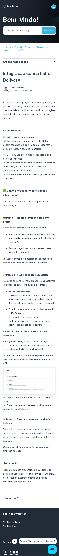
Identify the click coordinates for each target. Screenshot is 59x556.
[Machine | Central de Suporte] (10, 7)
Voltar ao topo (10, 498)
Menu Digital (20, 50)
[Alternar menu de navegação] (53, 6)
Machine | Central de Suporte (19, 47)
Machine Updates (11, 522)
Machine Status (10, 526)
